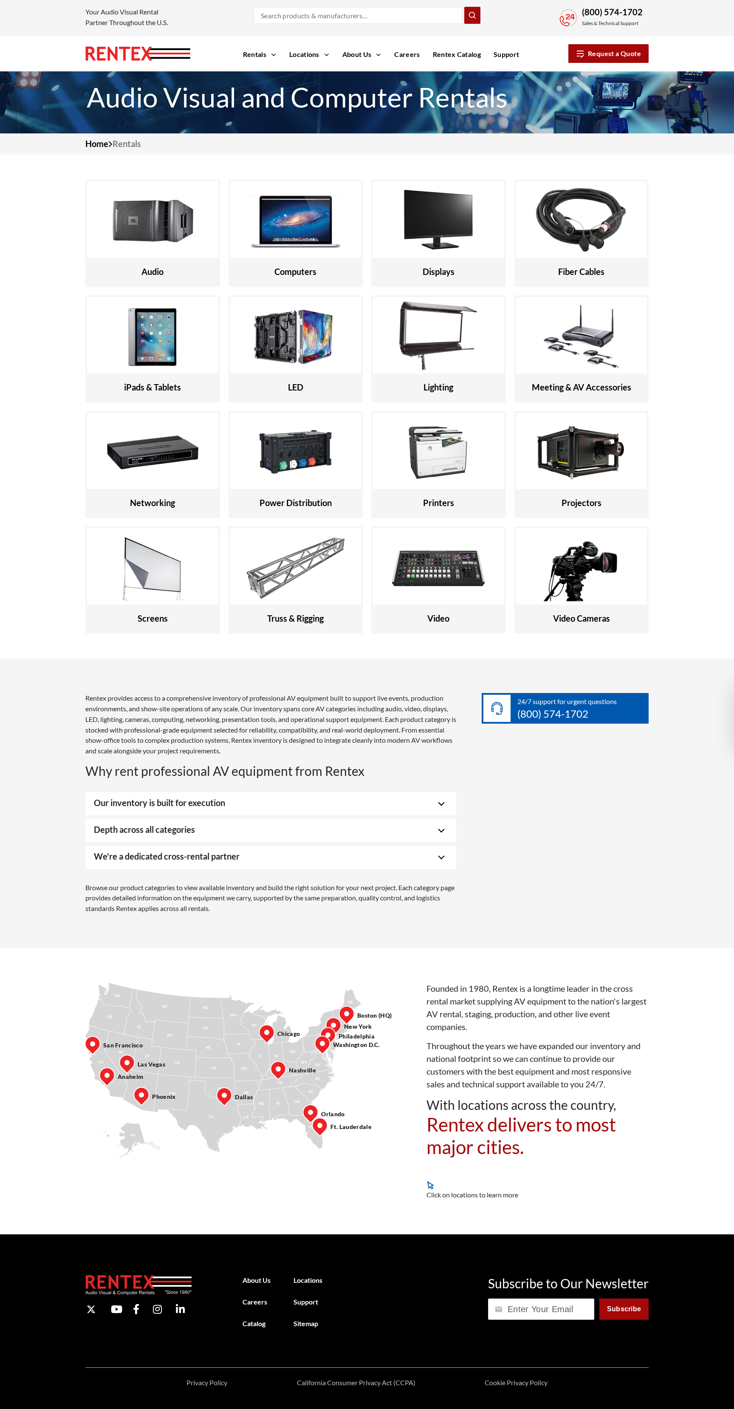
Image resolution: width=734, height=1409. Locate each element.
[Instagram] (157, 1309)
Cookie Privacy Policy (516, 1382)
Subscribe (624, 1309)
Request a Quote (614, 53)
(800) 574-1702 (612, 12)
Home (96, 144)
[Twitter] (91, 1309)
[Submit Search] (472, 15)
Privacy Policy (206, 1382)
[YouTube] (116, 1309)
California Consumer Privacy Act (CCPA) (356, 1382)
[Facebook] (136, 1309)
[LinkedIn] (180, 1309)
